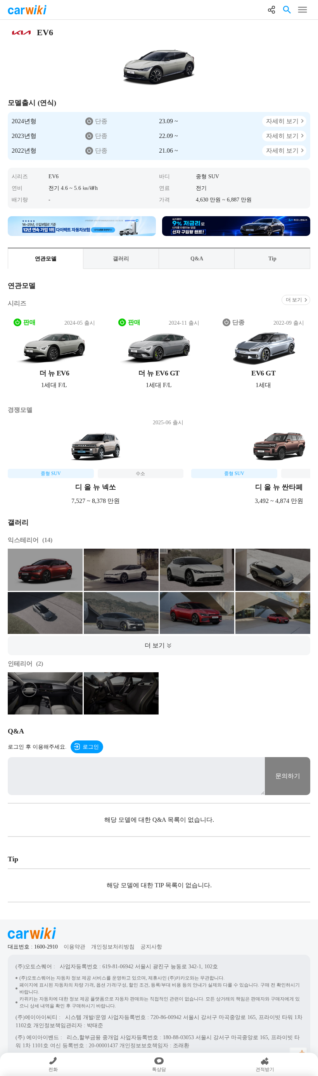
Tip (272, 259)
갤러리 (121, 259)
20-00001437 (103, 1045)
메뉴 (302, 9)
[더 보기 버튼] (159, 645)
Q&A (196, 259)
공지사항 (151, 947)
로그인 (91, 747)
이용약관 (74, 947)
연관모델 (46, 259)
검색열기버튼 (287, 9)
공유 (271, 9)
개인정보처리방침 (113, 947)
